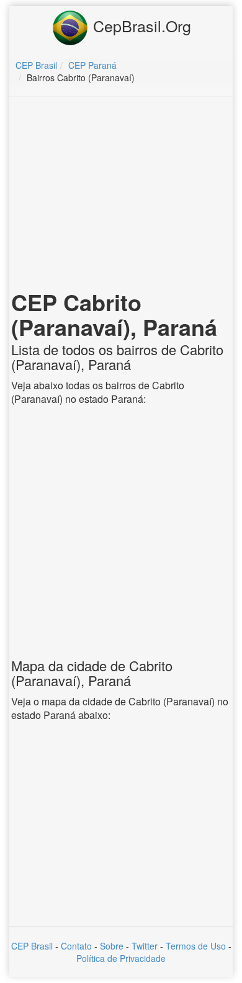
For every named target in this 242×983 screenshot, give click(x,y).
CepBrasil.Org (140, 25)
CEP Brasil (32, 946)
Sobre (111, 946)
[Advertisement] (121, 196)
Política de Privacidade (121, 958)
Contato (76, 946)
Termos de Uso (196, 946)
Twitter (145, 946)
